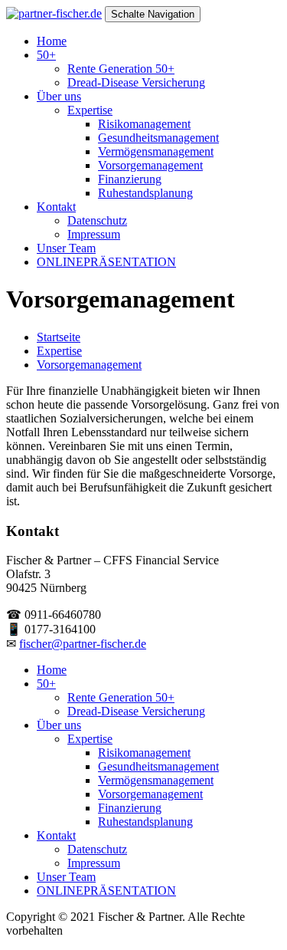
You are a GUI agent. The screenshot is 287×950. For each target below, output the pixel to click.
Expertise (90, 110)
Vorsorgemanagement (150, 165)
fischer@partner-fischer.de (82, 643)
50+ (46, 54)
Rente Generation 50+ (120, 68)
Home (52, 41)
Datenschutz (97, 220)
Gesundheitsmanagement (158, 137)
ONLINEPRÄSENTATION (106, 261)
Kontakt (56, 206)
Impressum (93, 234)
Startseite (58, 337)
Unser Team (66, 248)
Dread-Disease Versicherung (136, 82)
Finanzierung (129, 179)
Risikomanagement (144, 123)
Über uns (59, 96)
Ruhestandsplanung (145, 192)
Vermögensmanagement (156, 151)
